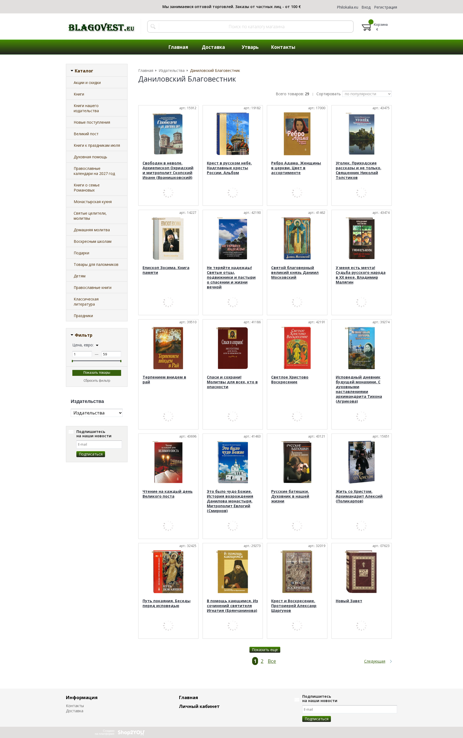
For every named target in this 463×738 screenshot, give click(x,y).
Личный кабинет (199, 706)
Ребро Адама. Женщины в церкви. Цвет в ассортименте (296, 167)
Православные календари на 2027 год (94, 171)
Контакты (75, 705)
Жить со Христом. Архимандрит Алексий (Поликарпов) (359, 496)
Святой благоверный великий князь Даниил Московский (295, 272)
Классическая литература (86, 301)
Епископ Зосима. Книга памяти (166, 270)
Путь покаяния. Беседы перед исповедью (167, 603)
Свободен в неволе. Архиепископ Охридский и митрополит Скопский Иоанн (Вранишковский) (168, 170)
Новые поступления (92, 122)
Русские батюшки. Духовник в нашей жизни (290, 496)
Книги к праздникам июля (97, 145)
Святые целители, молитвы (90, 216)
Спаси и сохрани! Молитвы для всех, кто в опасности (232, 381)
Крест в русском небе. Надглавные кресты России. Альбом (229, 167)
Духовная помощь (90, 156)
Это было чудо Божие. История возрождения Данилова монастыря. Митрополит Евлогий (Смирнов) (230, 501)
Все (272, 661)
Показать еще (265, 649)
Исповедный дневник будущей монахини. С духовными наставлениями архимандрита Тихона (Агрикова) (359, 389)
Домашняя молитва (92, 229)
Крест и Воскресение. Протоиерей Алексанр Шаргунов (293, 605)
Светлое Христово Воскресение (289, 379)
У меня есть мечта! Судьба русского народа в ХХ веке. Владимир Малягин (361, 275)
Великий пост (86, 133)
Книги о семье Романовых (87, 187)
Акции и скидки (87, 82)
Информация (82, 697)
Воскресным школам (92, 241)
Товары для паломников (96, 264)
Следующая (374, 661)
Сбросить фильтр (97, 381)
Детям (79, 275)
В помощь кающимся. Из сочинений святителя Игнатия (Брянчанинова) (232, 605)
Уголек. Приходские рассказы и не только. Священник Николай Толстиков (358, 170)
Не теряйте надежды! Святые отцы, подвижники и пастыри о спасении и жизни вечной (231, 277)
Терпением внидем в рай (164, 379)
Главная (188, 697)
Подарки (81, 252)
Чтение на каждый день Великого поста (168, 494)
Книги (79, 94)
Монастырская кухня (93, 201)
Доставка (74, 710)
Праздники (83, 315)
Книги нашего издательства (86, 108)
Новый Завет (349, 600)
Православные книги (92, 287)
